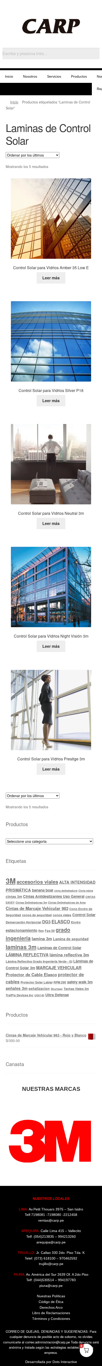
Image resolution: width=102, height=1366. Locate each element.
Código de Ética (51, 1302)
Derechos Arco (51, 1307)
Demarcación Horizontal (23, 922)
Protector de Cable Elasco (31, 974)
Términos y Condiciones (51, 1319)
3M (11, 881)
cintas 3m (14, 896)
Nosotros (30, 76)
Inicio (9, 76)
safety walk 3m (80, 982)
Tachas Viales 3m (76, 988)
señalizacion (39, 988)
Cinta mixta (85, 890)
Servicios (54, 76)
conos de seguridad (37, 915)
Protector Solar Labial (36, 982)
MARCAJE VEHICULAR (58, 968)
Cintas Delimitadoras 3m (31, 902)
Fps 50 (50, 930)
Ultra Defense (57, 995)
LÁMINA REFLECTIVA (27, 955)
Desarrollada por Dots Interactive (51, 1362)
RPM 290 (59, 982)
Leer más (51, 278)
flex (41, 930)
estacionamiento (21, 930)
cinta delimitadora (65, 890)
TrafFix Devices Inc (19, 995)
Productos (79, 76)
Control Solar (84, 914)
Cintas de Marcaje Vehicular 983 (37, 908)
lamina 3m (42, 939)
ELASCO (60, 921)
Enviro (76, 922)
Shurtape (57, 989)
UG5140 (39, 995)
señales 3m (16, 988)
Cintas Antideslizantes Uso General (53, 896)
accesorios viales (37, 881)
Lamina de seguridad (71, 938)
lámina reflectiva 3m (69, 955)
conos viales (62, 915)
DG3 (46, 922)
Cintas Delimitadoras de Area (67, 902)
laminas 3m (21, 947)
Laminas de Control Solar (59, 947)
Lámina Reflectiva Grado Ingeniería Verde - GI (39, 961)
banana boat (42, 890)
